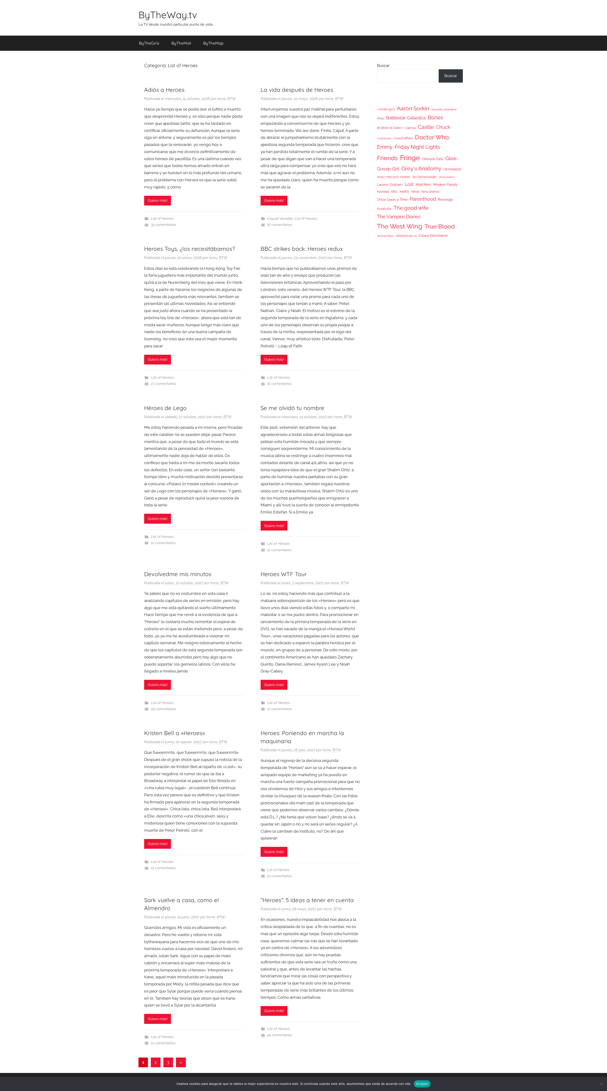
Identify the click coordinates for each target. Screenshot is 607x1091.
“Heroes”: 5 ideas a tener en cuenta (307, 900)
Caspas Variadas (280, 218)
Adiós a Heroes (164, 89)
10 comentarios (279, 876)
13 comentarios (163, 868)
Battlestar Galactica (406, 117)
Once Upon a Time (392, 199)
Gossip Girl (388, 168)
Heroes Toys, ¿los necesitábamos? (189, 248)
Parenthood (423, 199)
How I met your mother (393, 177)
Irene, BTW (226, 99)
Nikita (415, 191)
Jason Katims (447, 177)
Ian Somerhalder (425, 177)
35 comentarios (163, 225)
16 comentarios (279, 225)
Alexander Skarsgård (443, 109)
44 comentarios (279, 1035)
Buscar (383, 65)
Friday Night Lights (417, 147)
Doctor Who (432, 137)
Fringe (410, 158)
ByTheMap (213, 43)
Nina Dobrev (431, 191)
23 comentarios (163, 384)
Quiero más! (157, 200)
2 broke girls (386, 109)
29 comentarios (163, 709)
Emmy (384, 147)
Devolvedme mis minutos (177, 574)
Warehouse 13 (406, 236)
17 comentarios (279, 709)
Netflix (404, 191)
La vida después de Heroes (297, 89)
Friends (387, 158)
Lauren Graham (390, 184)
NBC (394, 191)
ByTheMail (181, 43)
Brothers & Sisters (390, 128)
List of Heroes (162, 218)
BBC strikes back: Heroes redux (302, 248)
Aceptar (422, 1084)
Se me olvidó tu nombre (292, 407)
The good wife (411, 208)
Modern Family (445, 184)
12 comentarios (163, 543)
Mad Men (423, 184)
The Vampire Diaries (399, 216)
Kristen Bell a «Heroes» (174, 733)
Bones (435, 118)
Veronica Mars (385, 235)
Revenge (445, 199)
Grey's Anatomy (421, 168)
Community (384, 138)
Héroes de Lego (165, 407)
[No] (601, 1084)
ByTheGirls (149, 43)
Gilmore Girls (432, 159)
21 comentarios (163, 1043)
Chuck (443, 127)
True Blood (439, 226)
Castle (426, 127)
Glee (451, 158)
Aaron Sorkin (413, 108)
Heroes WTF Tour (284, 574)
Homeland (452, 169)
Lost (409, 184)
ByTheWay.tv (167, 15)
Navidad (383, 191)
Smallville (384, 208)
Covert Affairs (403, 138)
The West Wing (399, 226)
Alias (380, 118)
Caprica (410, 128)
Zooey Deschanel (433, 235)
